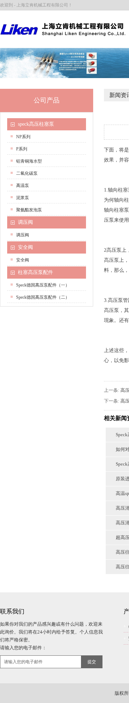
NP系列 (23, 136)
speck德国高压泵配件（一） (43, 285)
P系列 (21, 148)
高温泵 (22, 185)
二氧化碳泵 (27, 173)
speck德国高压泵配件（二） (43, 297)
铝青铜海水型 (29, 161)
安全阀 (25, 247)
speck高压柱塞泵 (36, 124)
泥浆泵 (22, 197)
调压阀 (25, 222)
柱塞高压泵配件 (35, 272)
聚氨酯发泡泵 (29, 209)
